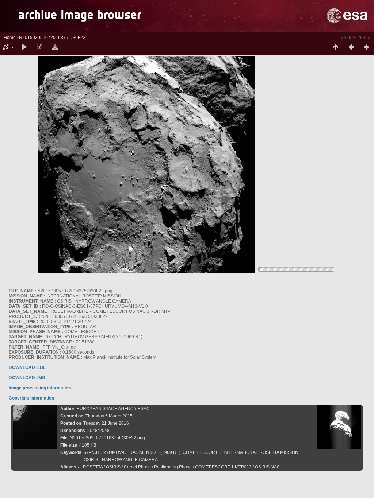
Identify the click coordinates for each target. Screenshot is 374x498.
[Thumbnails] (335, 47)
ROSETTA (93, 467)
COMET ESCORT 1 (202, 452)
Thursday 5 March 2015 (109, 416)
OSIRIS (113, 467)
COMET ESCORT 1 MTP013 (223, 467)
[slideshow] (24, 47)
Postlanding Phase (173, 467)
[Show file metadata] (39, 47)
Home (10, 37)
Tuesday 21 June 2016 (106, 423)
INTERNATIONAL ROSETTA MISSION (261, 452)
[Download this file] (54, 47)
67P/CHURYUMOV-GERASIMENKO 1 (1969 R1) (132, 452)
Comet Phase (137, 467)
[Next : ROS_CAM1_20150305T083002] (366, 47)
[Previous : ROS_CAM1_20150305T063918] (351, 47)
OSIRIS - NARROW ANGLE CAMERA (121, 459)
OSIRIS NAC (267, 467)
